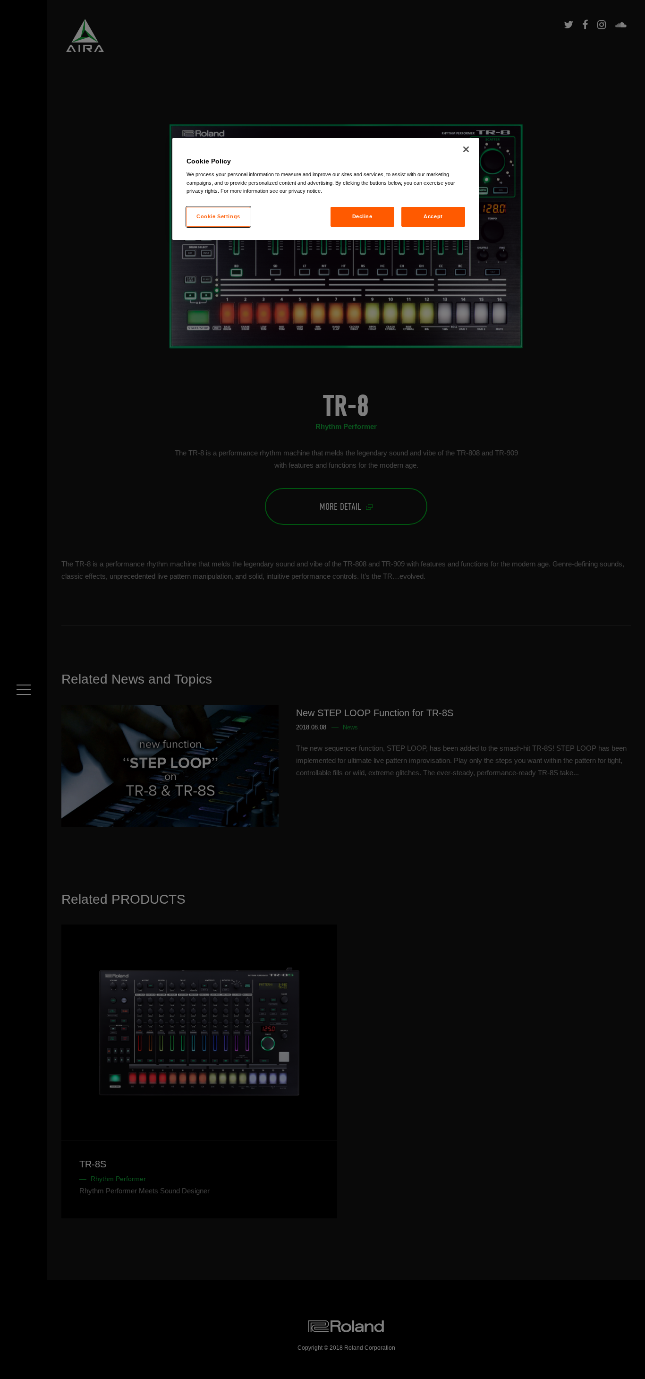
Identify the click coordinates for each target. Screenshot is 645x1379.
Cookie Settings (218, 216)
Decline (362, 216)
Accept (433, 216)
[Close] (466, 149)
